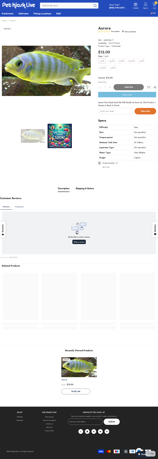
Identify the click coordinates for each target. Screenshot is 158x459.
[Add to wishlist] (149, 87)
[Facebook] (80, 431)
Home (4, 20)
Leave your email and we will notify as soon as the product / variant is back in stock (127, 104)
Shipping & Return (85, 188)
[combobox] (66, 6)
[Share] (154, 87)
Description (63, 188)
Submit (112, 421)
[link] (20, 323)
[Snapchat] (93, 431)
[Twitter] (107, 431)
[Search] (69, 6)
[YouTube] (100, 431)
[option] (46, 70)
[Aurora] (79, 367)
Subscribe (145, 111)
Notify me (75, 391)
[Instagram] (87, 431)
